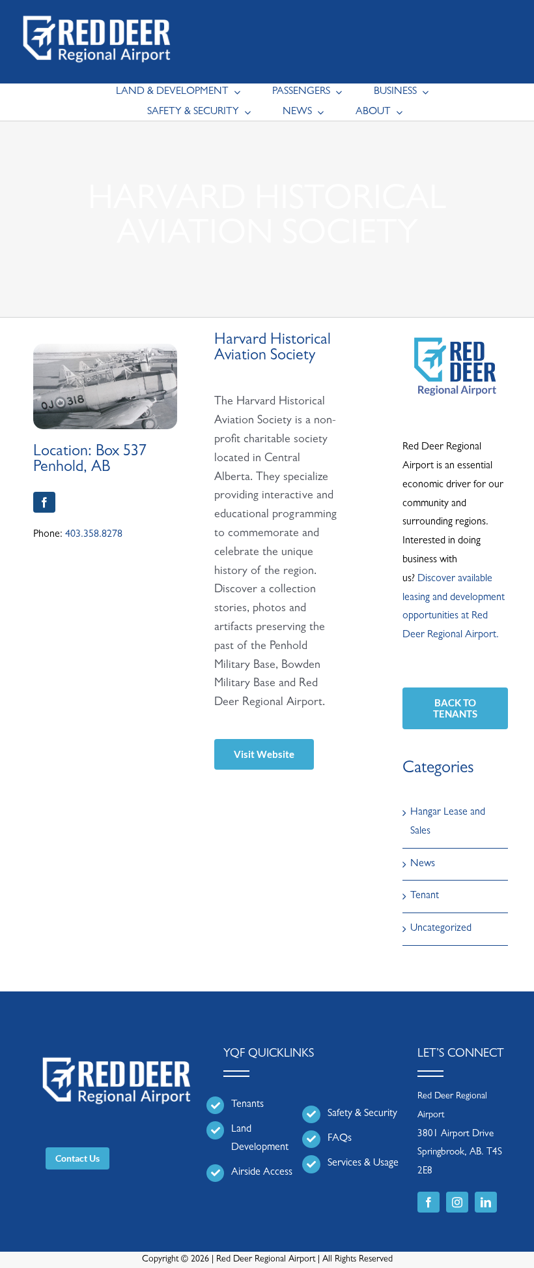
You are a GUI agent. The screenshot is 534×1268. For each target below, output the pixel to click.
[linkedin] (486, 1202)
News (422, 864)
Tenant (424, 896)
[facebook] (44, 502)
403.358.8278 (93, 535)
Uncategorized (440, 929)
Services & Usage (363, 1163)
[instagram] (457, 1202)
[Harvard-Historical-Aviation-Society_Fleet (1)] (105, 349)
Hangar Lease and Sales (447, 822)
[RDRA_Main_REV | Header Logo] (97, 10)
